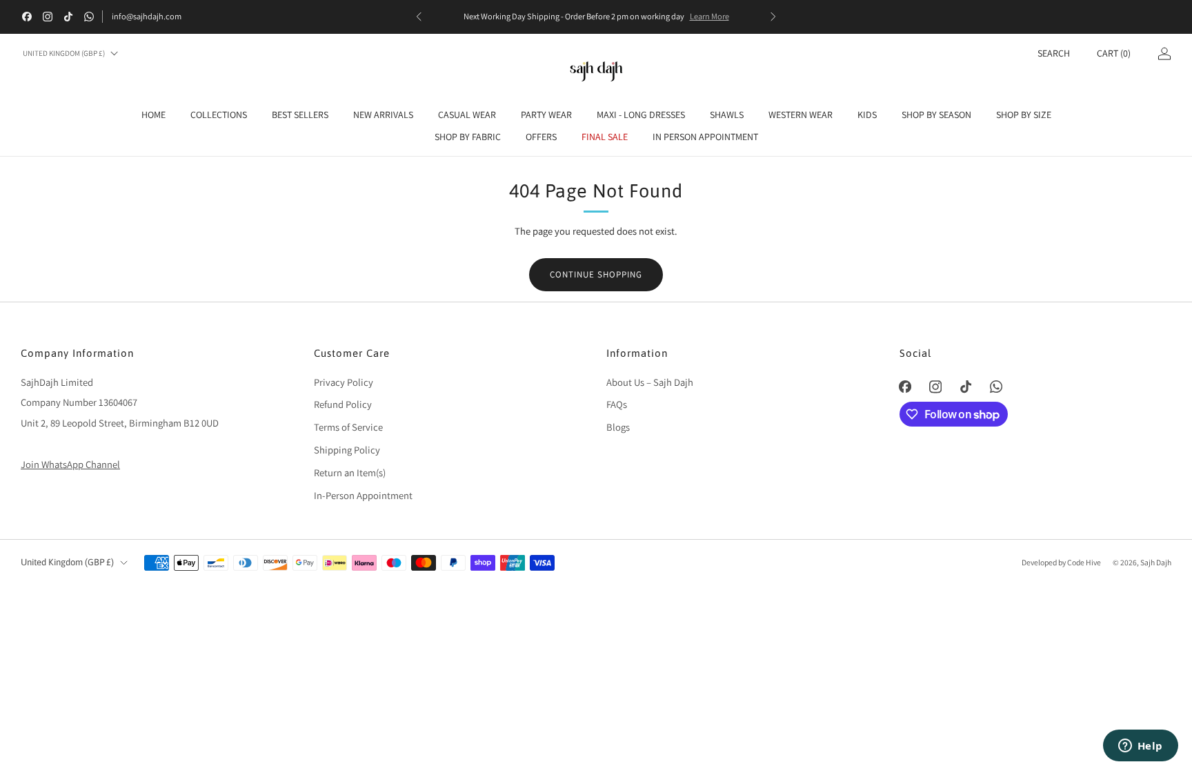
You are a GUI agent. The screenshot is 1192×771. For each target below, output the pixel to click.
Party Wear (546, 114)
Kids (867, 114)
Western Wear (800, 114)
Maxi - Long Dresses (641, 114)
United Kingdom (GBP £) (64, 53)
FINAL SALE (605, 136)
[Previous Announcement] (419, 17)
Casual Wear (467, 114)
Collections (218, 114)
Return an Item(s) (350, 472)
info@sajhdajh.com (146, 16)
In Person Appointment (705, 136)
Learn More (709, 16)
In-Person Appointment (363, 495)
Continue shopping (596, 274)
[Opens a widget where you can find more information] (1140, 747)
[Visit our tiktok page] (68, 16)
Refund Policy (343, 404)
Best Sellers (300, 114)
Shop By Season (936, 114)
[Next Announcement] (773, 17)
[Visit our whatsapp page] (89, 16)
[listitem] (596, 16)
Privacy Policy (343, 382)
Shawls (727, 114)
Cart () (1114, 53)
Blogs (618, 426)
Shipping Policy (347, 449)
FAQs (616, 404)
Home (153, 114)
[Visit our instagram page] (47, 16)
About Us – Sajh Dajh (649, 382)
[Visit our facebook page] (27, 16)
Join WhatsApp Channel (70, 464)
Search (1053, 53)
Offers (541, 136)
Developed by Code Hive (1062, 562)
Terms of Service (348, 426)
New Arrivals (383, 114)
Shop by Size (1023, 114)
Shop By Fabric (468, 136)
